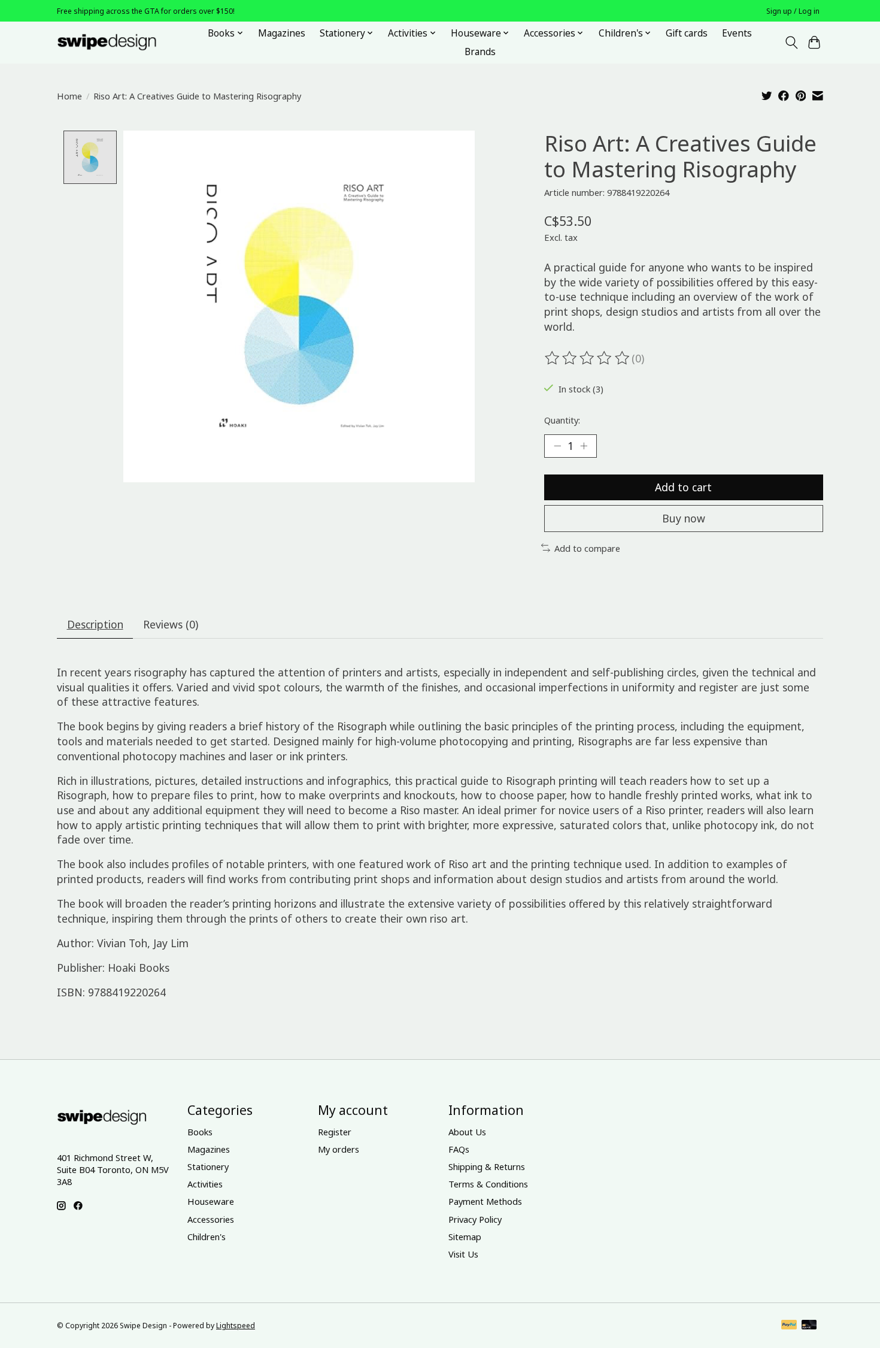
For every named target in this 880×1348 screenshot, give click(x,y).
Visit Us (463, 1254)
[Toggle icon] (791, 42)
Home (69, 96)
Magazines (281, 33)
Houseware (210, 1201)
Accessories (210, 1219)
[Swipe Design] (120, 42)
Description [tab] (95, 624)
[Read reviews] (588, 358)
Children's (206, 1237)
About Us (467, 1132)
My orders (338, 1149)
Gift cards (687, 33)
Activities (205, 1184)
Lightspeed (235, 1325)
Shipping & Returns (486, 1166)
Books (200, 1132)
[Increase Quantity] (583, 445)
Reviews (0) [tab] (170, 624)
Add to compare (587, 548)
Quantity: (562, 420)
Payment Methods (485, 1201)
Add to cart (683, 487)
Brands (480, 52)
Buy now (683, 518)
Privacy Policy (475, 1219)
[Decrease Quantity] (557, 445)
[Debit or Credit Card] (809, 1326)
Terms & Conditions (488, 1184)
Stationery (208, 1166)
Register (334, 1132)
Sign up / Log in (793, 11)
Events (737, 33)
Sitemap (464, 1237)
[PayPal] (789, 1326)
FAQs (458, 1149)
